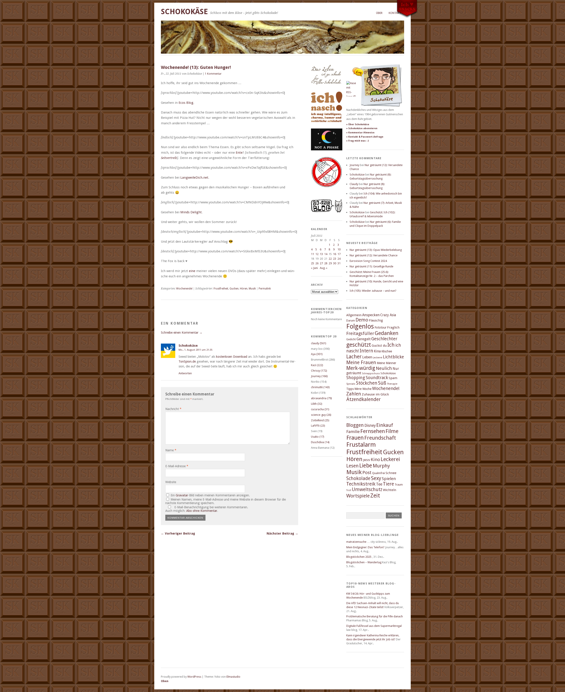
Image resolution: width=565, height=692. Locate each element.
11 (312, 254)
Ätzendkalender (363, 399)
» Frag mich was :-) (357, 140)
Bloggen (355, 425)
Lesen (352, 466)
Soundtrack (377, 377)
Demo (362, 320)
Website (170, 482)
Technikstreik (360, 484)
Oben (164, 681)
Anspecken (371, 315)
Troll (348, 490)
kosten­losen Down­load (231, 356)
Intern (366, 351)
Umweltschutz (367, 489)
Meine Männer (386, 363)
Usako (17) (317, 436)
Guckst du (379, 346)
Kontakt (395, 13)
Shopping (355, 377)
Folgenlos (360, 326)
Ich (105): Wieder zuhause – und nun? (373, 290)
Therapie (392, 383)
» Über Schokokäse (357, 124)
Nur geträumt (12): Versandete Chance (373, 255)
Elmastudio (233, 676)
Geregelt (363, 339)
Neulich (384, 368)
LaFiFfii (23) (318, 425)
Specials (350, 383)
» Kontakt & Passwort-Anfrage (364, 136)
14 (325, 254)
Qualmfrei (378, 473)
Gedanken (386, 333)
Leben (367, 357)
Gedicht (351, 339)
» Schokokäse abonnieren (361, 128)
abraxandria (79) (321, 398)
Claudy (354, 184)
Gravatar (182, 495)
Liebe (365, 465)
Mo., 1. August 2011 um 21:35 (195, 349)
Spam (393, 378)
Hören (243, 288)
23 (334, 258)
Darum (350, 320)
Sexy (376, 478)
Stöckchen (366, 383)
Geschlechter (384, 338)
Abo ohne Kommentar (201, 510)
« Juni (314, 268)
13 (321, 254)
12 (316, 254)
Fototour (380, 327)
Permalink (265, 288)
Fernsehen (372, 431)
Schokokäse (184, 11)
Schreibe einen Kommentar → (181, 332)
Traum (399, 484)
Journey (354, 165)
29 (330, 263)
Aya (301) (317, 354)
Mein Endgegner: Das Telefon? (365, 547)
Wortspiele (358, 496)
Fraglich (393, 327)
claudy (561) (318, 343)
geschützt (358, 344)
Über (379, 13)
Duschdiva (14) (320, 442)
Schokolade (358, 478)
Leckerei (377, 357)
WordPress (194, 676)
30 (334, 263)
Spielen (389, 478)
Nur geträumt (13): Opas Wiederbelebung (376, 249)
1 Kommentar (213, 73)
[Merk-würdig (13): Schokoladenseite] (326, 89)
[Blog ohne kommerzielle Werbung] (326, 211)
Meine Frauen (361, 362)
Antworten (185, 373)
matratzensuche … (358, 541)
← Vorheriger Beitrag (178, 533)
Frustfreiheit (221, 288)
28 (325, 263)
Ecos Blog (186, 103)
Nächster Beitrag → (282, 533)
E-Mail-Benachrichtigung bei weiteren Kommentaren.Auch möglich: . (206, 508)
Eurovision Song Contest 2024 (368, 261)
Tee (379, 484)
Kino (375, 459)
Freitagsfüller (360, 333)
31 (339, 263)
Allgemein (354, 315)
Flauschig (376, 320)
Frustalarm (361, 444)
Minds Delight (191, 212)
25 (312, 263)
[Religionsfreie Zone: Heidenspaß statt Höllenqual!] (326, 191)
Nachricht (173, 409)
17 (339, 254)
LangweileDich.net (194, 178)
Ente (239, 153)
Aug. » (323, 268)
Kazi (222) (317, 365)
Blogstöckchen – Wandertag (363, 562)
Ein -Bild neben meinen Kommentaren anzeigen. (210, 495)
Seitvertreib (169, 158)
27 (321, 263)
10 (339, 249)
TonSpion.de (187, 361)
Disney (370, 425)
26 (316, 263)
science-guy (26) (321, 414)
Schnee (391, 473)
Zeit (375, 495)
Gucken (234, 288)
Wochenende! (184, 288)
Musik (252, 288)
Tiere (388, 484)
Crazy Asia (388, 315)
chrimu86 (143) (320, 387)
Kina (377, 351)
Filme (392, 431)
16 (334, 254)
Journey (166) (319, 376)
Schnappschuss (371, 373)
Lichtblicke (393, 356)
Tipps (350, 389)
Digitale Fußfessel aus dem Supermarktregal (374, 626)
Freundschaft (380, 438)
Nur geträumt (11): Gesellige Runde (371, 266)
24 (339, 258)
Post (366, 472)
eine (192, 271)
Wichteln (389, 490)
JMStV (366, 460)
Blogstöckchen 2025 (358, 556)
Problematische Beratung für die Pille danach (374, 616)
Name (170, 450)
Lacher (354, 357)
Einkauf (384, 425)
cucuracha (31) (320, 409)
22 (330, 258)
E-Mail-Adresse (176, 466)
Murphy (381, 466)
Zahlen (353, 394)
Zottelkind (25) (320, 420)
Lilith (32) (316, 403)
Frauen (355, 437)
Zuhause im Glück (375, 394)
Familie (353, 431)
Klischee (386, 351)
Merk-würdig (360, 368)
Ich (391, 345)
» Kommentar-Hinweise (360, 132)
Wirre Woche (362, 389)
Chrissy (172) (319, 370)
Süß (382, 383)
